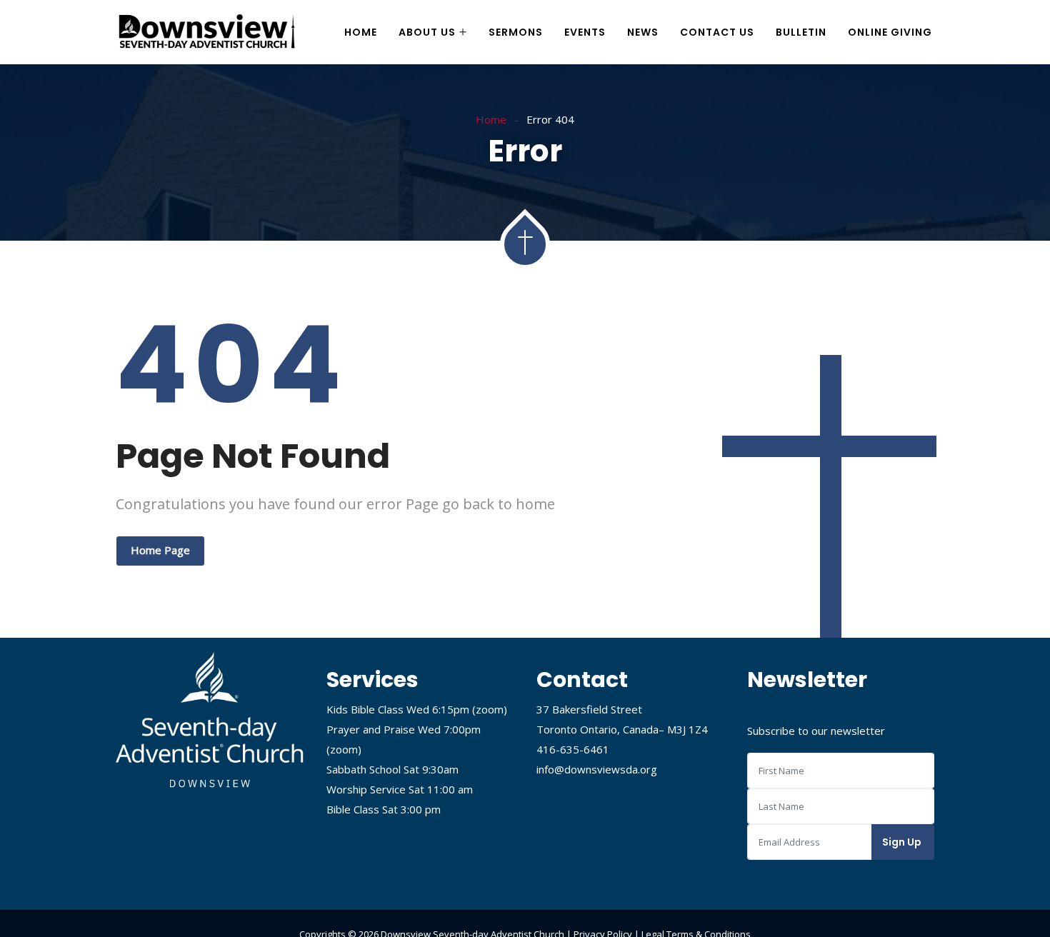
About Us (427, 32)
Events (585, 32)
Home (360, 32)
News (643, 32)
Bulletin (801, 32)
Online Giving (890, 32)
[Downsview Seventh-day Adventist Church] (207, 32)
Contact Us (717, 32)
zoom (490, 709)
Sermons (516, 32)
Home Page (160, 550)
